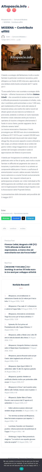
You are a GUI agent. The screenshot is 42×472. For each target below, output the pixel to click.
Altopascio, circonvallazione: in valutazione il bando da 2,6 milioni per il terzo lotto (20, 298)
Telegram (30, 218)
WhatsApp (6, 218)
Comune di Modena (19, 37)
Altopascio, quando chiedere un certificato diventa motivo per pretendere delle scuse (21, 379)
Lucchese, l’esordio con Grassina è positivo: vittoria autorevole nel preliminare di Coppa (20, 429)
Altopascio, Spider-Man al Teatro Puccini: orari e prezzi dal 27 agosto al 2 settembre (19, 400)
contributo (13, 228)
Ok (22, 469)
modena (22, 228)
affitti (4, 228)
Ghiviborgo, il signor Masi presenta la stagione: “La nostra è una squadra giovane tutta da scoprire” (20, 439)
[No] (39, 465)
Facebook (16, 218)
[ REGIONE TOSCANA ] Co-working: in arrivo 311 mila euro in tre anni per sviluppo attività (20, 269)
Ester (8, 37)
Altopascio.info (15, 6)
